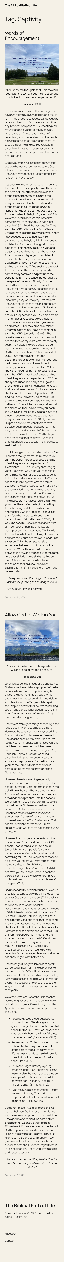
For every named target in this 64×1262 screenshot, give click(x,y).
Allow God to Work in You (31, 614)
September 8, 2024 (14, 1175)
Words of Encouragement (22, 36)
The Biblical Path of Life (21, 5)
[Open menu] (57, 5)
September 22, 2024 (15, 597)
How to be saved (32, 589)
